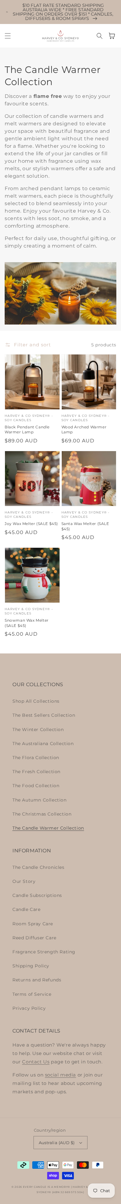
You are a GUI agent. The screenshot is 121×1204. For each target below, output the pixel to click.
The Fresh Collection (36, 771)
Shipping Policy (30, 966)
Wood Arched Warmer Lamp (84, 430)
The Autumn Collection (39, 800)
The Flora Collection (35, 757)
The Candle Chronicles (38, 867)
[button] (8, 36)
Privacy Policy (29, 1008)
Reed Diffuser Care (34, 938)
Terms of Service (32, 994)
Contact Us (35, 1062)
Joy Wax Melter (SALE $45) (31, 523)
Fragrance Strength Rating (43, 952)
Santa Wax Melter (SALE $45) (85, 526)
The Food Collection (35, 785)
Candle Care (26, 909)
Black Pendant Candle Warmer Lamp (27, 430)
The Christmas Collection (41, 814)
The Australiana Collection (43, 743)
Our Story (23, 881)
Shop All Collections (36, 701)
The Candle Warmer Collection (48, 828)
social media (60, 1075)
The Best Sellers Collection (43, 715)
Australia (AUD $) (57, 1142)
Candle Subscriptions (37, 895)
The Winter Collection (38, 729)
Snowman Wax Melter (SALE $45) (27, 623)
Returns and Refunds (36, 980)
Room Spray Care (32, 924)
